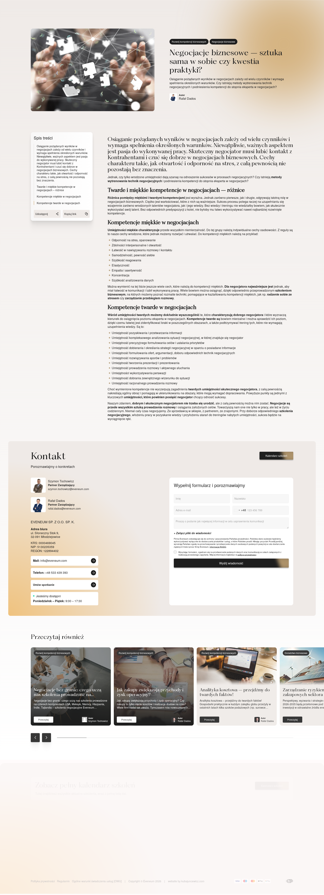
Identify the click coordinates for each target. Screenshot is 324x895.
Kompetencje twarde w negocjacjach (58, 203)
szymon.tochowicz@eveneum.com (68, 489)
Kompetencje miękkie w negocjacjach (59, 196)
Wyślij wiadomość (231, 563)
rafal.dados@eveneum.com (64, 508)
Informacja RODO (218, 546)
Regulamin (63, 881)
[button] (35, 737)
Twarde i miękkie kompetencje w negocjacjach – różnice (56, 188)
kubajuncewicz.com (192, 881)
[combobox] (239, 510)
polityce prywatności (247, 554)
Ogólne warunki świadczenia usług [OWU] (97, 881)
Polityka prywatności (43, 881)
